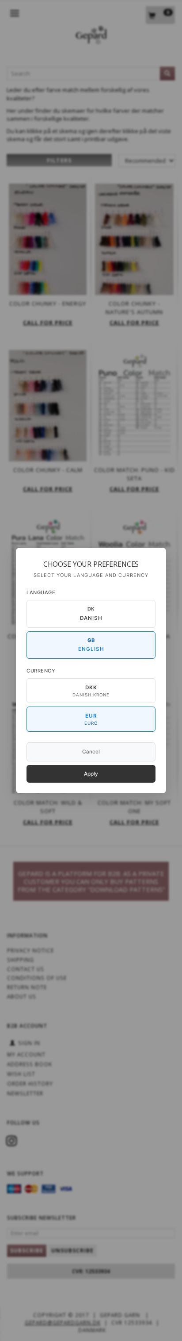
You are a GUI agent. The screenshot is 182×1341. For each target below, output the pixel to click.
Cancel (91, 752)
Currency (41, 671)
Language (41, 592)
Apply (91, 774)
